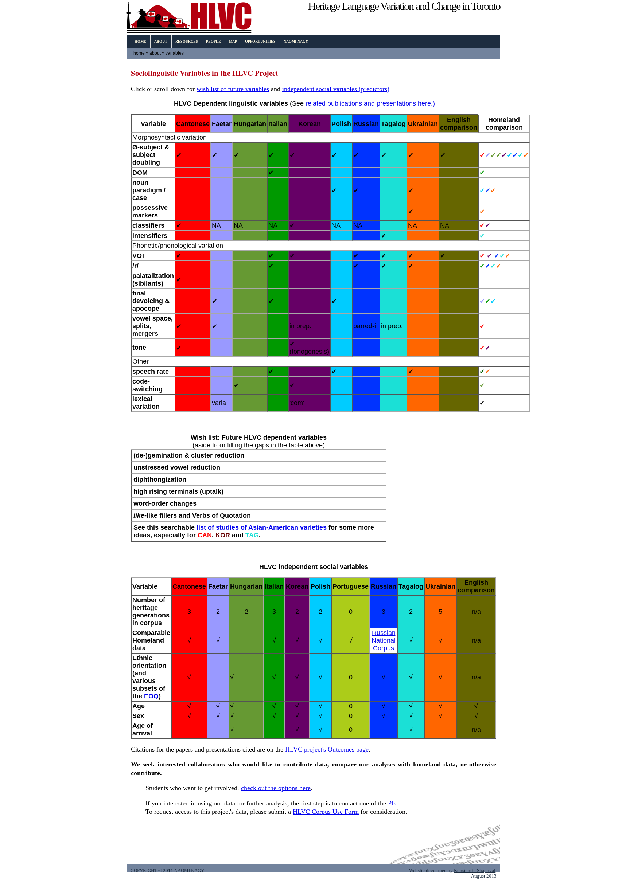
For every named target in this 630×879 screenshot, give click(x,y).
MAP (233, 41)
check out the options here (276, 788)
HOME (140, 41)
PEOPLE (213, 41)
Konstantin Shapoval (474, 870)
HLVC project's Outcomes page (327, 749)
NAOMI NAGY (296, 41)
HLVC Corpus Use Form (326, 811)
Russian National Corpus (384, 640)
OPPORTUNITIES (260, 41)
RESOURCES (186, 41)
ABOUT (160, 41)
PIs (392, 803)
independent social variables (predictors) (335, 89)
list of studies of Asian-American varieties (262, 527)
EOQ (151, 696)
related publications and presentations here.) (370, 103)
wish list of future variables (233, 89)
